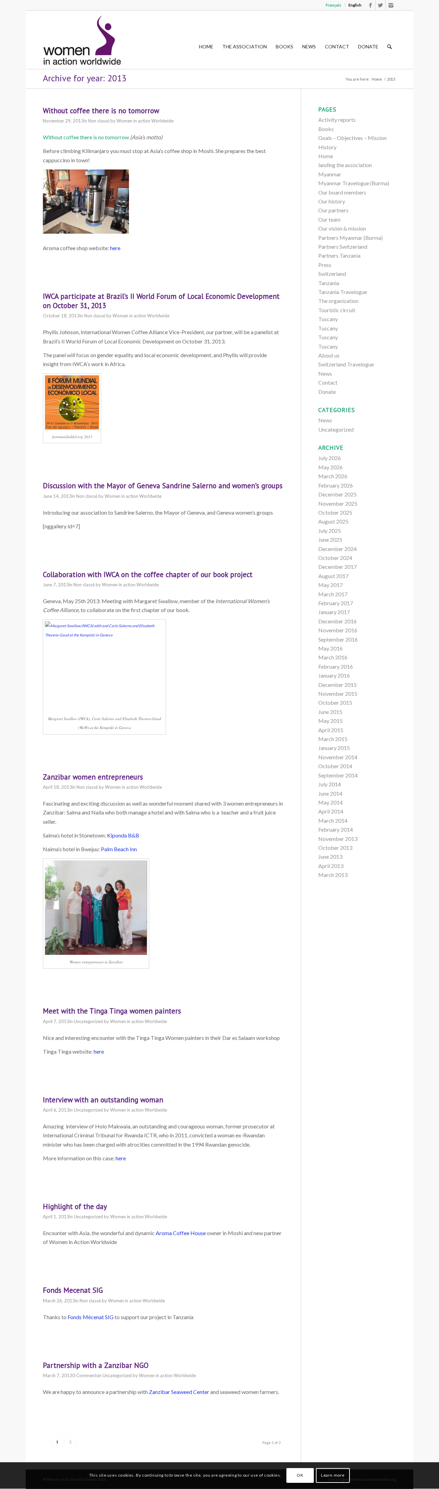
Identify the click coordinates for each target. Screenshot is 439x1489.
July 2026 (329, 458)
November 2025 (337, 503)
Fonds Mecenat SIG (73, 1290)
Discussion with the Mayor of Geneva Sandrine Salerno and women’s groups (163, 485)
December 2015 (337, 684)
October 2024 (335, 557)
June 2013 (330, 856)
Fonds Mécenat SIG (91, 1317)
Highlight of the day (75, 1206)
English (354, 5)
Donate (327, 391)
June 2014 (330, 793)
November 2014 (337, 757)
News (325, 373)
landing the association (345, 165)
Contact (327, 382)
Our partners (333, 210)
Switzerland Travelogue (346, 364)
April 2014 (330, 811)
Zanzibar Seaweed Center (179, 1391)
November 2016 (337, 630)
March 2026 (332, 476)
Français (333, 5)
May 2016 (330, 648)
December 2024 (337, 549)
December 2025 (337, 494)
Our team (329, 219)
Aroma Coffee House (181, 1233)
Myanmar (329, 174)
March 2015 (332, 739)
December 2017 (337, 566)
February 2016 (335, 666)
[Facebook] (370, 5)
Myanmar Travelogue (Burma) (353, 183)
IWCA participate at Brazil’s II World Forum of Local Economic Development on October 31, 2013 (161, 301)
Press (324, 264)
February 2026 (335, 485)
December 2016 (337, 621)
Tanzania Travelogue (342, 292)
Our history (331, 201)
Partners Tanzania (339, 255)
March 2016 (332, 657)
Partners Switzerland (342, 246)
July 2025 (329, 530)
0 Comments (85, 1375)
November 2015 (337, 693)
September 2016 (338, 639)
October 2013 (335, 847)
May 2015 (330, 720)
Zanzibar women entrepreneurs (93, 777)
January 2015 (334, 747)
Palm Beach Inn (119, 849)
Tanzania (328, 283)
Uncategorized (88, 1021)
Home (377, 79)
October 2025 (335, 512)
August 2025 (333, 521)
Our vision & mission (342, 228)
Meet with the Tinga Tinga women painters (112, 1011)
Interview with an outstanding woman (103, 1099)
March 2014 (332, 820)
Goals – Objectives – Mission (352, 137)
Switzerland (332, 273)
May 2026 (330, 467)
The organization (338, 300)
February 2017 (335, 603)
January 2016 (334, 675)
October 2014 (335, 766)
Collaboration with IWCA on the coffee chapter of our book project (147, 574)
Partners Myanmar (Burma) (350, 237)
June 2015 (330, 711)
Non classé (98, 121)
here (115, 248)
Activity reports (337, 119)
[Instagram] (391, 5)
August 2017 (333, 576)
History (327, 147)
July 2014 (329, 784)
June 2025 (330, 539)
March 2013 (332, 874)
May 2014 (330, 802)
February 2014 (335, 829)
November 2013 (337, 838)
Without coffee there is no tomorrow (101, 110)
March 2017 (332, 594)
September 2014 (338, 775)
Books (326, 129)
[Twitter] (380, 5)
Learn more (333, 1475)
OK (300, 1475)
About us (329, 355)
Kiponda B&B (123, 835)
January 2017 (334, 612)
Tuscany (328, 319)
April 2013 (330, 866)
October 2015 (335, 702)
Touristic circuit (336, 310)
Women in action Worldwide (145, 121)
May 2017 (330, 585)
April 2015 (330, 730)
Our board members (342, 192)
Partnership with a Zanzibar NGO (96, 1365)
